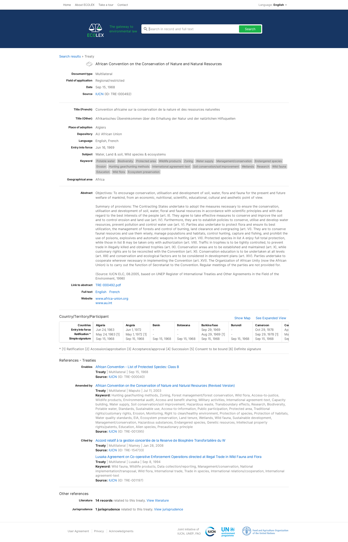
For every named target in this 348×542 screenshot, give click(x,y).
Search (250, 29)
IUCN (99, 94)
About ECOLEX (84, 4)
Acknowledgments (121, 531)
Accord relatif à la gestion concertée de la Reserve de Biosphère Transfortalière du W (160, 440)
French (114, 292)
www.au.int (103, 303)
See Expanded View (271, 318)
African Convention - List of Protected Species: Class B (137, 367)
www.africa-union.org (111, 298)
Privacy (99, 531)
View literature (158, 500)
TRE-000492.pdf (108, 285)
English (100, 292)
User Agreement (78, 531)
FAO (198, 533)
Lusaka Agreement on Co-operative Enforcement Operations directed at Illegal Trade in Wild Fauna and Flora (178, 457)
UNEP (190, 533)
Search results (70, 56)
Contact (122, 4)
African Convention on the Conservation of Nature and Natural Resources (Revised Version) (165, 386)
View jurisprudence (168, 509)
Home (67, 4)
